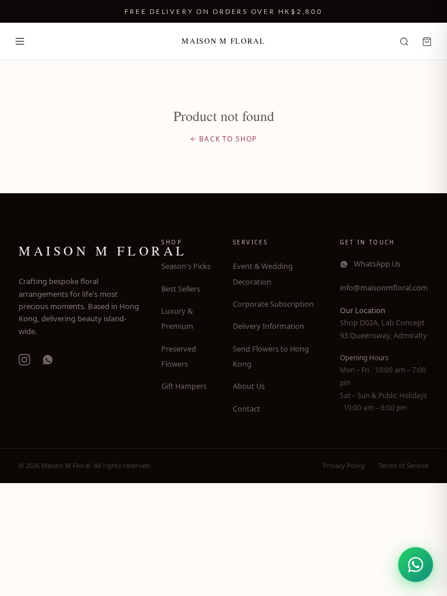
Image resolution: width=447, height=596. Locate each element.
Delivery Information (268, 326)
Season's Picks (186, 266)
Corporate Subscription (273, 304)
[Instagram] (24, 360)
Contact (246, 408)
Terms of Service (403, 465)
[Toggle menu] (19, 41)
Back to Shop (228, 139)
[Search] (404, 41)
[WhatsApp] (48, 360)
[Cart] (427, 41)
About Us (249, 386)
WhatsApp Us (377, 263)
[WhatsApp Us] (415, 564)
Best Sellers (180, 288)
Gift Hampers (184, 386)
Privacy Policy (344, 465)
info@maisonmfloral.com (384, 287)
